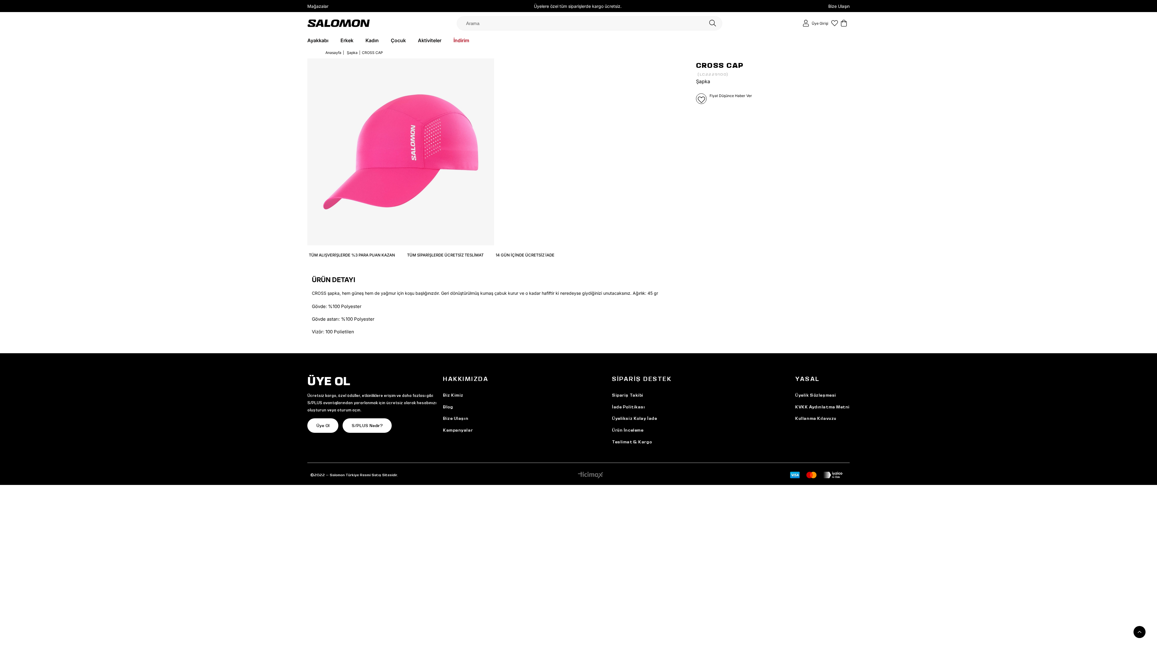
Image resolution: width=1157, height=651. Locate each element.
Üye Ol (322, 425)
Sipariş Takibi (627, 395)
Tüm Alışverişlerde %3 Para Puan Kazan (352, 255)
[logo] (338, 23)
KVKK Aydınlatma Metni (822, 407)
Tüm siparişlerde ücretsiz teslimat (445, 255)
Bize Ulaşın (839, 6)
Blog (448, 407)
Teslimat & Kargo (632, 442)
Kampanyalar (458, 430)
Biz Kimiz (453, 395)
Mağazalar (317, 6)
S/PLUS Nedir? (367, 425)
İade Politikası (628, 407)
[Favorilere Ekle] (701, 98)
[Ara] (712, 23)
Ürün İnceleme (627, 430)
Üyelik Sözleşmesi (815, 395)
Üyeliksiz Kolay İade (634, 418)
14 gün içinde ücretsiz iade (525, 255)
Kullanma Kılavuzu (815, 418)
